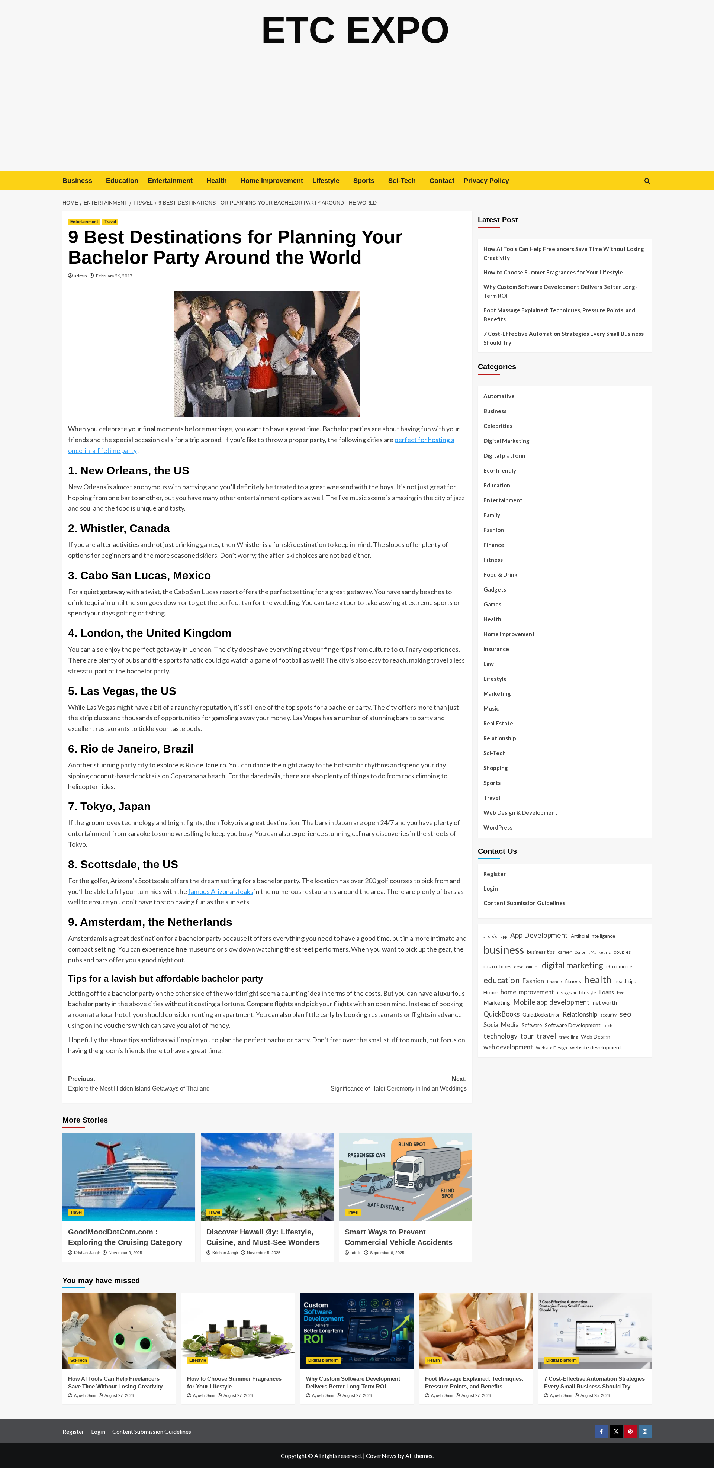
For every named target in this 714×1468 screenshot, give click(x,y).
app (504, 935)
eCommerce (619, 966)
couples (622, 951)
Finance (493, 544)
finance (554, 981)
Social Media (501, 1024)
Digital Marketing (506, 440)
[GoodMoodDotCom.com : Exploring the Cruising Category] (128, 1177)
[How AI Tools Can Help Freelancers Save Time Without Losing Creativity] (119, 1331)
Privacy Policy (486, 180)
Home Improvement (272, 180)
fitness (573, 981)
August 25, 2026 (595, 1395)
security (608, 1014)
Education (122, 180)
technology (500, 1035)
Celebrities (497, 425)
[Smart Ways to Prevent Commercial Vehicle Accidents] (405, 1177)
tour (527, 1035)
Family (491, 515)
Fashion (493, 530)
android (490, 935)
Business (77, 180)
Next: (399, 1084)
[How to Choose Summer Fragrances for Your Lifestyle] (238, 1331)
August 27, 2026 (119, 1395)
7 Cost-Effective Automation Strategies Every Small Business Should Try (563, 338)
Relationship (499, 738)
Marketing (497, 693)
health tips (625, 981)
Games (492, 604)
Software (532, 1025)
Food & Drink (500, 574)
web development (508, 1046)
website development (595, 1047)
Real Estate (498, 723)
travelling (568, 1036)
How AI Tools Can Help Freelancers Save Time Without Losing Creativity (563, 253)
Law (488, 663)
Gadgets (494, 589)
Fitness (493, 559)
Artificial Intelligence (593, 936)
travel (546, 1035)
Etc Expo (355, 30)
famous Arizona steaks (220, 891)
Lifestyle (326, 180)
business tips (541, 951)
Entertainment (170, 180)
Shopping (495, 767)
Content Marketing (593, 951)
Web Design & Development (520, 812)
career (565, 951)
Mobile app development (551, 1002)
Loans (606, 991)
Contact (442, 180)
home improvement (527, 991)
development (526, 966)
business (503, 949)
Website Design (551, 1047)
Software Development (573, 1024)
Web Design (595, 1036)
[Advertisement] (357, 116)
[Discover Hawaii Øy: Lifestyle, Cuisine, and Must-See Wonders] (267, 1177)
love (620, 992)
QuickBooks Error (541, 1014)
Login (490, 888)
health (598, 979)
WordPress (497, 827)
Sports (363, 180)
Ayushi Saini (85, 1395)
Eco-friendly (499, 470)
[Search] (647, 180)
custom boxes (497, 966)
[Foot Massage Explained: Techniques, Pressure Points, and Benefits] (476, 1331)
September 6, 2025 (387, 1252)
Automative (499, 396)
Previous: (139, 1084)
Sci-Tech (402, 180)
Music (491, 708)
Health (216, 180)
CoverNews (381, 1455)
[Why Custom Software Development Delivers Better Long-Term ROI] (357, 1331)
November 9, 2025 (125, 1252)
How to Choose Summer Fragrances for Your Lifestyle (553, 272)
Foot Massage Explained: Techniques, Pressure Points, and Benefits (559, 314)
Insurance (496, 649)
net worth (605, 1002)
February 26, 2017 (114, 276)
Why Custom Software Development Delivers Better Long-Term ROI (560, 291)
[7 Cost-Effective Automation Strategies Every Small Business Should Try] (595, 1331)
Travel (110, 221)
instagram (566, 992)
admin (80, 276)
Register (494, 873)
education (501, 980)
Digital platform (504, 455)
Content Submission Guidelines (524, 902)
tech (608, 1024)
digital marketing (572, 965)
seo (625, 1013)
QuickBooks (501, 1014)
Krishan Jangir (87, 1252)
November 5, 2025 (263, 1252)
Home (490, 992)
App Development (539, 934)
